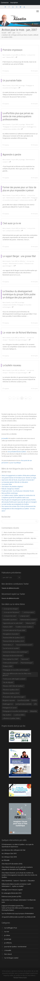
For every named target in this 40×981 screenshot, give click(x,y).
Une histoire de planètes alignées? (12, 486)
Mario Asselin (8, 532)
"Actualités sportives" (10, 620)
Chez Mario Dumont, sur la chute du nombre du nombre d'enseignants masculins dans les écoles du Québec (19, 875)
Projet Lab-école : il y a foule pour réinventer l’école (18, 491)
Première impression (12, 50)
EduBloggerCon (31, 127)
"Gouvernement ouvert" (24, 645)
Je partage (22, 85)
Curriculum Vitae (7, 484)
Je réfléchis (22, 55)
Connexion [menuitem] (5, 2)
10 (13, 266)
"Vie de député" (8, 682)
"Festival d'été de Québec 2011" (13, 638)
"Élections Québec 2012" (11, 690)
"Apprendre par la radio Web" (13, 623)
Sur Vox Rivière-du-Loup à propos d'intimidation (18, 913)
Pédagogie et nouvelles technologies (15, 711)
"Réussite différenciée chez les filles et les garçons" (17, 674)
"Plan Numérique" (26, 663)
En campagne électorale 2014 (11, 893)
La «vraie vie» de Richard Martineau (20, 332)
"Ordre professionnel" (10, 663)
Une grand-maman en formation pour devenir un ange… (19, 478)
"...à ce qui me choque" (10, 609)
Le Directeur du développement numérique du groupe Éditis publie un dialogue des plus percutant (19, 294)
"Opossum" (25, 659)
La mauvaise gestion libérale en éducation (15, 482)
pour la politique (15, 463)
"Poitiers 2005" (8, 666)
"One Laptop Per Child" (10, 659)
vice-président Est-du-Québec (17, 452)
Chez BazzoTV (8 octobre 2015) (12, 864)
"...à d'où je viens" (28, 612)
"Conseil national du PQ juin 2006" (14, 630)
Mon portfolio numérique (10, 493)
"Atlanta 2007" (10, 57)
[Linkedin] (13, 7)
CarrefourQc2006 (23, 700)
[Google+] (16, 7)
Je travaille (5, 438)
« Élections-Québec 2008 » (11, 718)
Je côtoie (7, 935)
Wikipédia (33, 711)
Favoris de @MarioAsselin (10, 598)
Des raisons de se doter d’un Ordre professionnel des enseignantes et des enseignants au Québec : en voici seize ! (19, 508)
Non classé (8, 954)
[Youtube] (24, 7)
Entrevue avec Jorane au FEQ (11, 896)
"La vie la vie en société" (11, 648)
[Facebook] (9, 7)
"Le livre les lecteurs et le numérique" (15, 652)
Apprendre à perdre (12, 154)
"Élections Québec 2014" (11, 693)
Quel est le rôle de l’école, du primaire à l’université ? (18, 480)
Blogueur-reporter (9, 700)
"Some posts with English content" (14, 679)
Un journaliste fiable (12, 80)
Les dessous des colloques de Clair (13, 850)
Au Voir (6, 932)
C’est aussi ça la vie (12, 223)
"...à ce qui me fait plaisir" (11, 612)
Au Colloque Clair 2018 (9, 857)
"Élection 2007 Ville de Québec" (13, 686)
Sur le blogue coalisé (11, 958)
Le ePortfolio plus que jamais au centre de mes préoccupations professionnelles (18, 116)
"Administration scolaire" (13, 198)
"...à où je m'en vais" (9, 616)
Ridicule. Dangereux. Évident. (11, 489)
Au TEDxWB (5, 860)
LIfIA (18, 129)
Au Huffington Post (10, 928)
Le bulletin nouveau (12, 365)
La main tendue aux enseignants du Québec (15, 504)
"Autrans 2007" (8, 627)
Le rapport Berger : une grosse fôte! (19, 256)
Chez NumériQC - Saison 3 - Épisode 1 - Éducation (18, 881)
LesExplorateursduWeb (9, 129)
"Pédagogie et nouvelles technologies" (14, 127)
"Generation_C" (8, 645)
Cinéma (34, 700)
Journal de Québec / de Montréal (15, 947)
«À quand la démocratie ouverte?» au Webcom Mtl (18, 917)
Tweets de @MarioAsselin (10, 588)
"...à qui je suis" (24, 616)
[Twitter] (5, 7)
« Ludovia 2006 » (19, 715)
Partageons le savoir (10, 708)
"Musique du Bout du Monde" (13, 656)
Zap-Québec (7, 715)
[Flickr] (20, 7)
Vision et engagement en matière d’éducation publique (19, 475)
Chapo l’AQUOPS (21, 550)
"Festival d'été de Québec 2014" (13, 641)
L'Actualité (7, 950)
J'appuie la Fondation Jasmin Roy (12, 906)
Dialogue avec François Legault (12, 890)
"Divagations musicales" (11, 634)
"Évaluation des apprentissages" (17, 340)
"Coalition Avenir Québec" (24, 627)
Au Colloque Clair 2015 (9, 853)
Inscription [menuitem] (14, 2)
